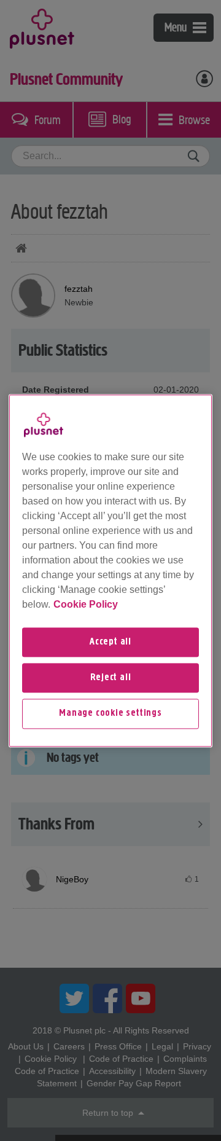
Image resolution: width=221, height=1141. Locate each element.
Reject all (110, 678)
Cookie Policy (85, 604)
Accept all (110, 642)
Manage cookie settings (110, 714)
